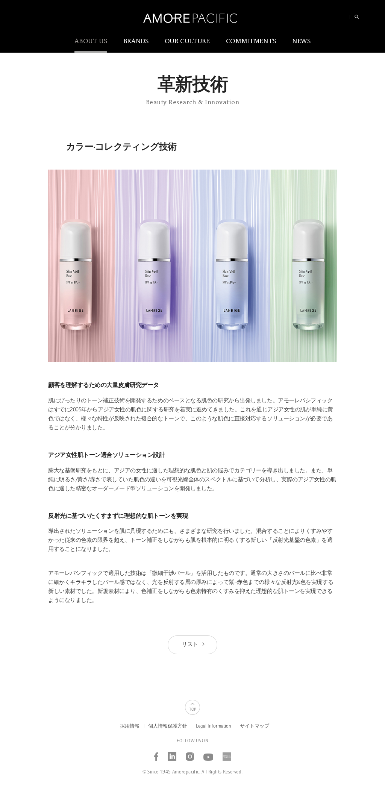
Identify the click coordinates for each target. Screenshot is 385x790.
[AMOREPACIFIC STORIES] (226, 754)
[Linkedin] (172, 754)
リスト (190, 644)
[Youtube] (208, 754)
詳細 (24, 175)
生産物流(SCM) (238, 110)
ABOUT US (90, 41)
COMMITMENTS (251, 41)
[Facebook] (156, 754)
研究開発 (232, 96)
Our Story (161, 96)
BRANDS (136, 41)
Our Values (162, 123)
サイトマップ (254, 726)
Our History (163, 110)
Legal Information (213, 726)
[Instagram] (190, 754)
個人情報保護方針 (167, 726)
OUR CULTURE (187, 41)
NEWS (301, 41)
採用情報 (129, 726)
